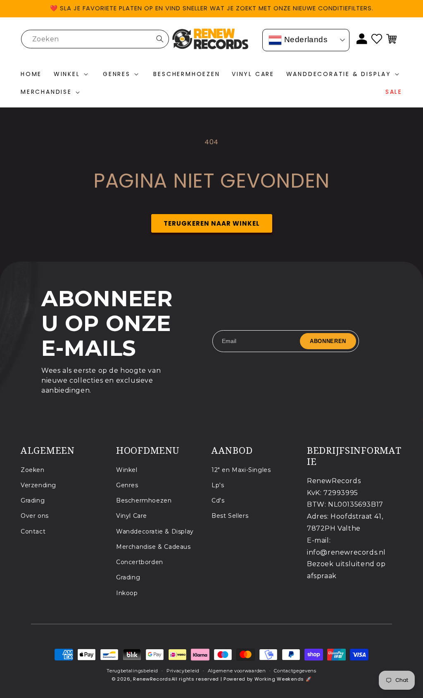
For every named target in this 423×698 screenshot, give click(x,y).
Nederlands (305, 39)
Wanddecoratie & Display (155, 531)
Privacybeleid (183, 671)
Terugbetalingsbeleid (132, 671)
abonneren (328, 341)
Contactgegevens (295, 671)
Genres (127, 485)
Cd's (218, 500)
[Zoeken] (160, 39)
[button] (72, 74)
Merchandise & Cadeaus (153, 546)
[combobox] (95, 39)
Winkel (127, 470)
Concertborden (139, 562)
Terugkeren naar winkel (212, 223)
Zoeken (33, 470)
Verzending (38, 485)
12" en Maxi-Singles (241, 470)
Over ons (35, 515)
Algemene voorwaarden (237, 671)
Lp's (218, 485)
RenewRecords (152, 679)
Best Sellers (230, 515)
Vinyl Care (131, 515)
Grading (33, 500)
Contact (33, 531)
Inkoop (127, 593)
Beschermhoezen (143, 500)
